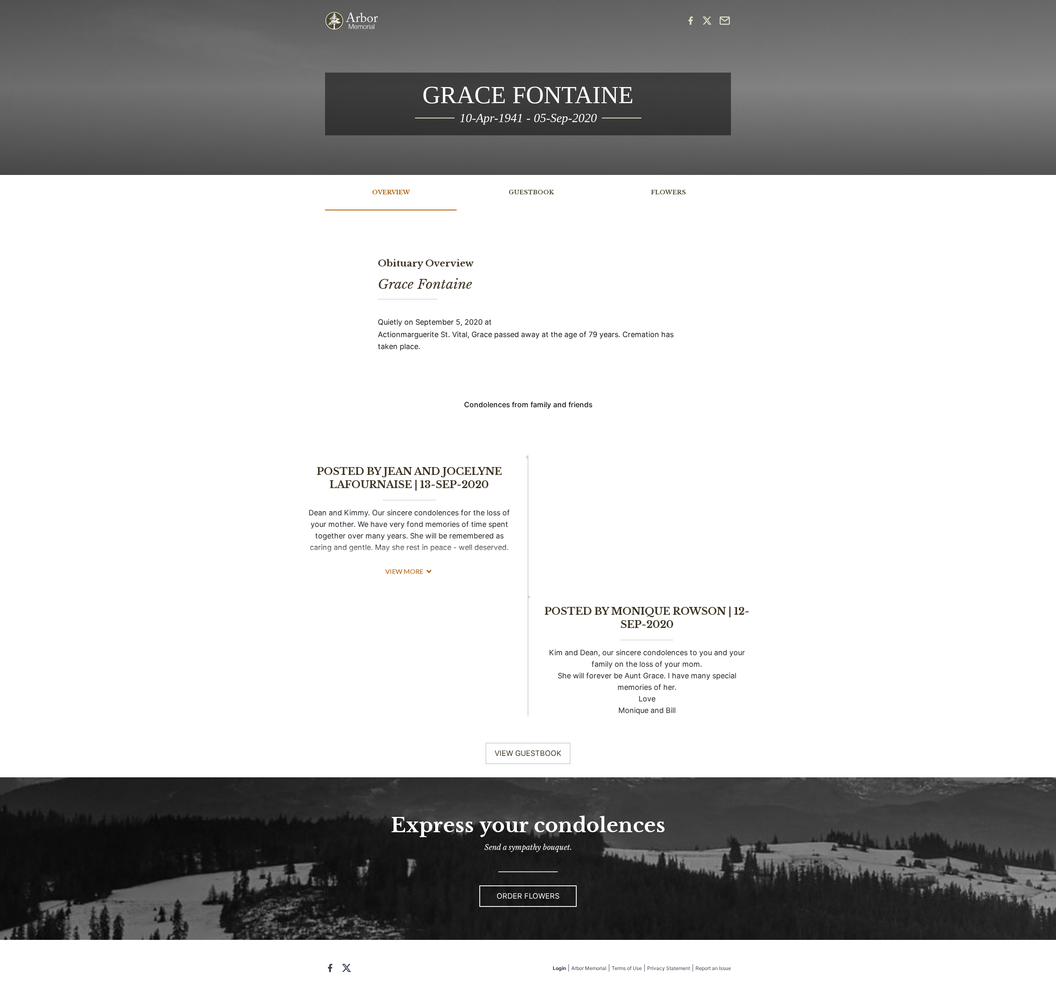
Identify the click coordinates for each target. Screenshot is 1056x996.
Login (559, 968)
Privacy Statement (668, 968)
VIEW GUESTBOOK (528, 753)
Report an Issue (713, 968)
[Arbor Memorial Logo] (351, 21)
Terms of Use (627, 968)
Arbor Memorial (588, 968)
